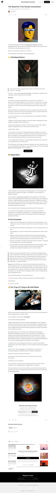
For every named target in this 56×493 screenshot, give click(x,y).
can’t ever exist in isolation (24, 93)
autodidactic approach (31, 44)
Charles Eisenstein (17, 147)
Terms (30, 485)
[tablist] (13, 428)
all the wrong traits (14, 371)
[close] (38, 446)
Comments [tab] (11, 427)
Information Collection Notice (27, 461)
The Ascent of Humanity (23, 197)
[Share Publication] (42, 2)
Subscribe (47, 2)
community (22, 349)
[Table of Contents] (1, 246)
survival (43, 235)
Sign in (52, 2)
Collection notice (35, 485)
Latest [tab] (12, 441)
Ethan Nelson (13, 448)
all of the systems (38, 212)
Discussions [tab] (16, 441)
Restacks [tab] (15, 427)
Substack (22, 490)
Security (10, 264)
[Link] (6, 57)
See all (10, 468)
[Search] (40, 2)
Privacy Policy (36, 461)
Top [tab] (9, 441)
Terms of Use (33, 460)
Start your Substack (25, 487)
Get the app (33, 487)
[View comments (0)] (13, 15)
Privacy (27, 485)
